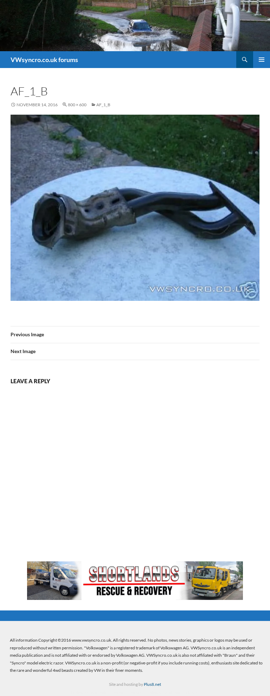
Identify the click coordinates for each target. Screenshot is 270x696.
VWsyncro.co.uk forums (44, 59)
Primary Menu (261, 59)
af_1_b (103, 104)
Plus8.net (152, 684)
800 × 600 (77, 104)
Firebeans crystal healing (90, 692)
